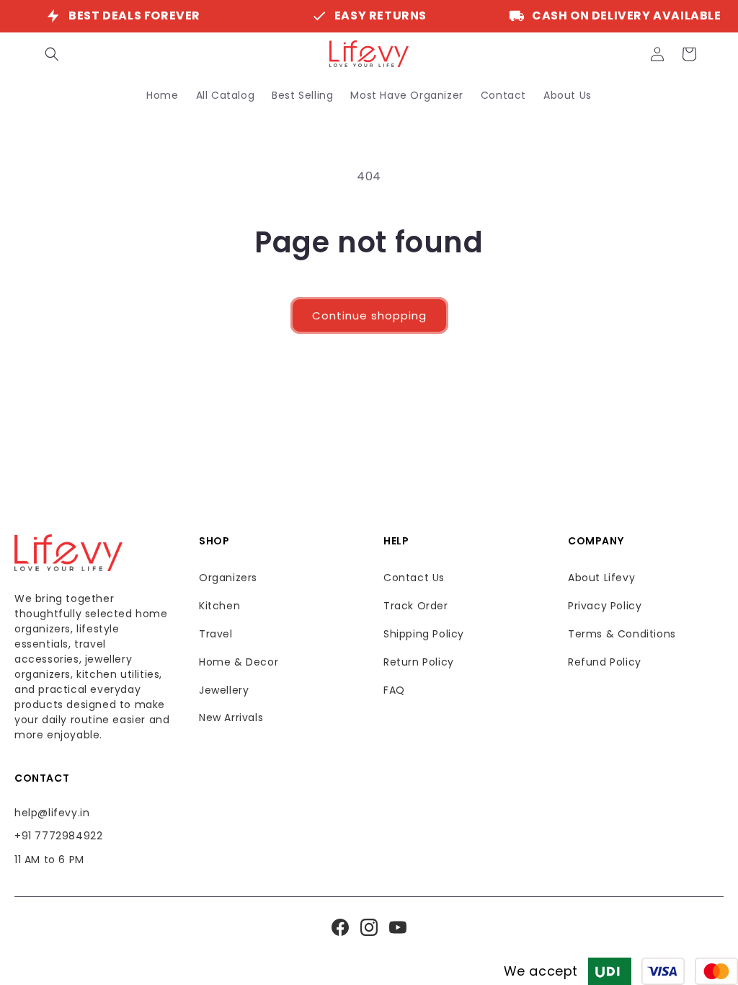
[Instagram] (369, 927)
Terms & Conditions (622, 634)
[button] (52, 54)
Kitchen (219, 605)
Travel (216, 634)
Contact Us (414, 577)
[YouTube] (397, 927)
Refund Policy (604, 662)
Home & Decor (238, 662)
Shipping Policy (423, 634)
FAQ (394, 690)
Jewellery (224, 690)
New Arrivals (231, 717)
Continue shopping (369, 315)
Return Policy (418, 662)
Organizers (228, 577)
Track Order (415, 605)
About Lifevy (601, 577)
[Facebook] (340, 927)
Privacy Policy (604, 605)
